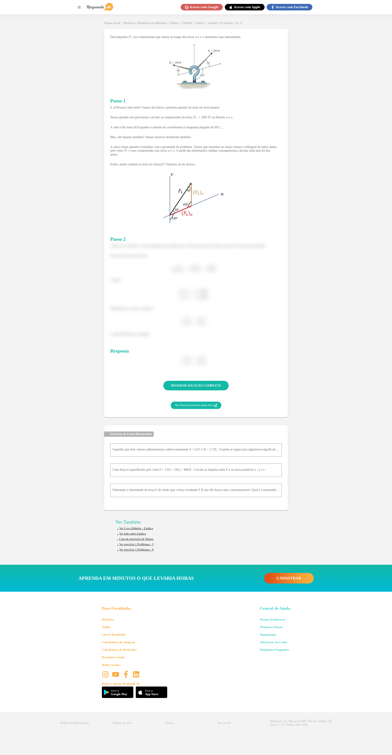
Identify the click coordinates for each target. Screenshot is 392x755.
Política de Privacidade (74, 723)
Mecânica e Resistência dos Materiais (145, 23)
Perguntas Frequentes (274, 649)
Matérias (108, 619)
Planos (169, 723)
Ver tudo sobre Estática (132, 533)
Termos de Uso (122, 723)
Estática (174, 23)
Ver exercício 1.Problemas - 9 (136, 549)
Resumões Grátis (113, 657)
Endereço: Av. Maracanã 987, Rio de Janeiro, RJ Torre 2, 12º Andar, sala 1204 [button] (301, 722)
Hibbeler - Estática (193, 23)
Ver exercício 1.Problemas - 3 (136, 544)
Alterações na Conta (273, 642)
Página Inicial (112, 23)
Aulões (106, 627)
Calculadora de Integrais (118, 642)
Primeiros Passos (271, 627)
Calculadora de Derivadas (119, 649)
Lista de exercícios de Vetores (136, 539)
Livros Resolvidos (114, 634)
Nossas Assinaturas (272, 619)
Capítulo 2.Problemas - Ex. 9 (225, 23)
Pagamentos (268, 634)
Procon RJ (224, 723)
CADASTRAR (288, 578)
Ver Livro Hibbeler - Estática (136, 528)
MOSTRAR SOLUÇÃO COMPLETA (196, 385)
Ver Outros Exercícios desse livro (194, 405)
